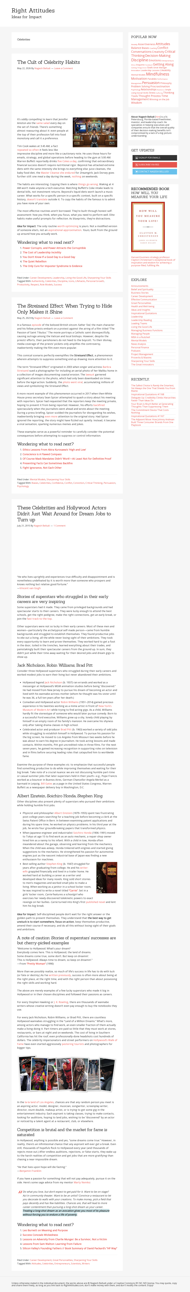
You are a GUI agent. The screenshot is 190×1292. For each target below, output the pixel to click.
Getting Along (163, 64)
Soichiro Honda (82, 832)
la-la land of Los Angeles (39, 1102)
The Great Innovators (142, 364)
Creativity (158, 52)
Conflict (68, 482)
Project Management (142, 354)
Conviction (78, 482)
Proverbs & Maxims (141, 357)
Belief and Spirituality (142, 289)
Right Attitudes (33, 10)
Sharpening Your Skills (99, 277)
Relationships (148, 89)
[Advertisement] (67, 94)
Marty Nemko (82, 1182)
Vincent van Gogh (30, 588)
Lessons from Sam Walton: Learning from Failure (52, 1244)
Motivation (139, 78)
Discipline (62, 281)
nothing (76, 176)
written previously (60, 975)
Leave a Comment (63, 68)
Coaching (153, 48)
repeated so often (28, 149)
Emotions (155, 60)
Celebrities (50, 281)
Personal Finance (140, 347)
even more (51, 416)
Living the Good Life (76, 277)
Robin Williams (70, 702)
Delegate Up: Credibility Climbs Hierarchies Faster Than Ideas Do (153, 399)
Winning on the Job (159, 99)
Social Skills (142, 92)
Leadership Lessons (150, 70)
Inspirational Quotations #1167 (147, 416)
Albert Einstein (63, 813)
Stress (152, 92)
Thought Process (149, 96)
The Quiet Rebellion (34, 261)
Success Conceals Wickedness (40, 1234)
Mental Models (37, 479)
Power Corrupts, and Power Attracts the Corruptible (54, 248)
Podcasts (135, 350)
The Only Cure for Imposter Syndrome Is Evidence (52, 266)
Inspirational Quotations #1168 (147, 394)
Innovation (135, 70)
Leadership (58, 277)
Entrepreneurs (62, 1263)
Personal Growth (95, 281)
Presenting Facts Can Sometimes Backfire (48, 463)
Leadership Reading (141, 320)
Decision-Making (158, 55)
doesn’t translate (37, 199)
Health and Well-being (142, 306)
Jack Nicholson (53, 682)
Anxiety (134, 44)
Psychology (23, 486)
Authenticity (38, 281)
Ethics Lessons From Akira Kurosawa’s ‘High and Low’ (54, 449)
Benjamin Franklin (30, 1170)
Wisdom (136, 103)
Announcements (139, 285)
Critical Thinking (94, 482)
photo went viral (73, 382)
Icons (71, 281)
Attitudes (36, 1263)
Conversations (141, 52)
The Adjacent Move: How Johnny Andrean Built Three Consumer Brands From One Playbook (152, 422)
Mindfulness (157, 74)
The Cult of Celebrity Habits (48, 62)
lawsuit (90, 374)
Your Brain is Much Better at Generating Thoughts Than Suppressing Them (152, 405)
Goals (150, 67)
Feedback (148, 65)
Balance (136, 48)
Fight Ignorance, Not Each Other (42, 467)
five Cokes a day (67, 161)
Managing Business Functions (147, 330)
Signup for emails (149, 157)
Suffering (159, 93)
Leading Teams (139, 323)
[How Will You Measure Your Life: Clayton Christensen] (148, 226)
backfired (99, 405)
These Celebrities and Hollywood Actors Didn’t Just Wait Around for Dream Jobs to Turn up (64, 513)
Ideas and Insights (140, 309)
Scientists (76, 1263)
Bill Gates (46, 783)
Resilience (161, 90)
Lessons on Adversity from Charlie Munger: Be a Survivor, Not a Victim (65, 1239)
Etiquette (140, 64)
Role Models (46, 284)
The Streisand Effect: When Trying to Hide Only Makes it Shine (64, 309)
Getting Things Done (139, 68)
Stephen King (54, 863)
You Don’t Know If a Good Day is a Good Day (49, 257)
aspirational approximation (64, 230)
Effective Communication (144, 299)
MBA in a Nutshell (140, 337)
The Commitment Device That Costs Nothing (150, 411)
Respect (35, 284)
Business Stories (140, 292)
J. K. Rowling (61, 1002)
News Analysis (138, 343)
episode (36, 324)
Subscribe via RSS (148, 164)
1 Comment (60, 525)
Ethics (133, 65)
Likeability (165, 70)
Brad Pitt (66, 729)
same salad (43, 123)
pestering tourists (73, 1044)
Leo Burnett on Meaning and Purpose (45, 1230)
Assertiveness (146, 44)
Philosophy (166, 83)
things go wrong (88, 184)
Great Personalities (63, 1260)
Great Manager (160, 67)
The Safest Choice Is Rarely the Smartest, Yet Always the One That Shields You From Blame (153, 388)
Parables (152, 78)
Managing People (140, 333)
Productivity (23, 284)
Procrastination (160, 86)
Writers (86, 1263)
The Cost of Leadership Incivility (42, 252)
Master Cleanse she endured (58, 172)
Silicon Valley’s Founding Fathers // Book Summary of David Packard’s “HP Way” (70, 1248)
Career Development (41, 277)
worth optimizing (67, 226)
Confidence (57, 482)
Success (58, 284)
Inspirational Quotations (144, 313)
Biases (35, 482)
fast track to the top (39, 618)
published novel (95, 902)
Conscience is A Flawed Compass (42, 454)
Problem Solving (140, 86)
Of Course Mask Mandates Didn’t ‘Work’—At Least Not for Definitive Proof (67, 458)
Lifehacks (80, 281)
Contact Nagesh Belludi (153, 171)
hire (158, 116)
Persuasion (109, 482)
